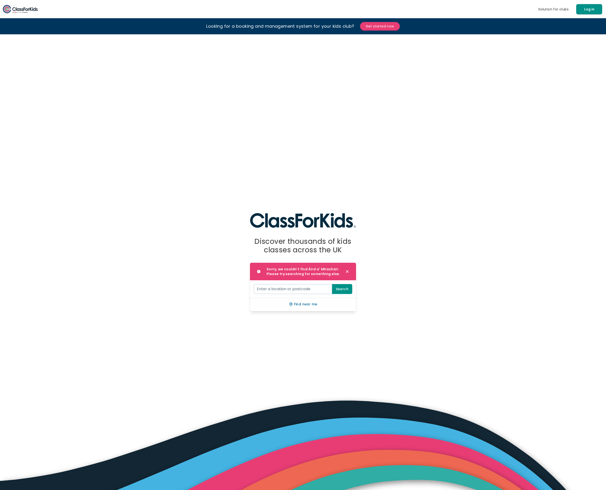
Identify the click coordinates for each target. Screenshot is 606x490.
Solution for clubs (553, 9)
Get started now (380, 26)
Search (342, 289)
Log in (589, 9)
